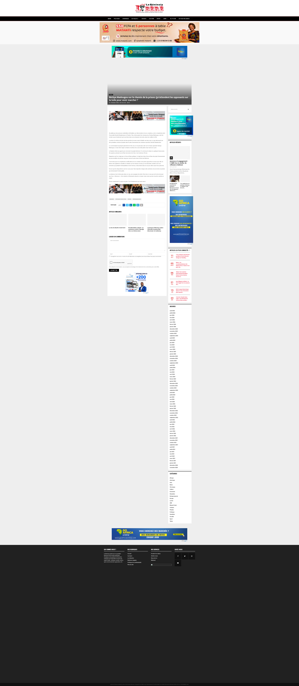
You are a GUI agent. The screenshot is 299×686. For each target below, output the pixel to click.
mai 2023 (172, 399)
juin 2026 (172, 315)
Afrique (172, 478)
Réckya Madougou (137, 199)
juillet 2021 (172, 449)
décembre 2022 (174, 410)
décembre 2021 (174, 438)
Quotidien (172, 514)
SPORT (158, 18)
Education (172, 494)
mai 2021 (172, 454)
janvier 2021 (173, 463)
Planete (172, 509)
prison (129, 199)
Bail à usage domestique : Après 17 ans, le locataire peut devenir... (182, 290)
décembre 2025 (174, 329)
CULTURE (151, 18)
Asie (171, 482)
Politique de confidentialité (134, 562)
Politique (111, 94)
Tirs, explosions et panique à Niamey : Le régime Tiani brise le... (185, 186)
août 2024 (172, 365)
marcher (112, 199)
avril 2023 (172, 401)
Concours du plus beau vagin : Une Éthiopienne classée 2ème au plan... (182, 298)
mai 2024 (172, 372)
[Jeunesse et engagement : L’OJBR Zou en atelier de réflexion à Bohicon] (180, 152)
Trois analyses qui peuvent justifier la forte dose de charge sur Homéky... (183, 256)
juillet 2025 (172, 340)
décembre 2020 (174, 465)
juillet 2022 (172, 422)
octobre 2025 (173, 333)
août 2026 (172, 310)
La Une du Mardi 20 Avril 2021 (117, 228)
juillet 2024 (172, 367)
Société (172, 516)
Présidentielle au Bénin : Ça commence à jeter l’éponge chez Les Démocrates (136, 229)
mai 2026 (172, 317)
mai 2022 (172, 426)
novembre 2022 (174, 413)
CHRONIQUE (125, 18)
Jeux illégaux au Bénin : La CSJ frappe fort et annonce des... (183, 282)
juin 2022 (172, 424)
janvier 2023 (173, 408)
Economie (172, 491)
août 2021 (172, 447)
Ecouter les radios (155, 553)
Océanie (172, 507)
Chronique (172, 487)
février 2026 (173, 324)
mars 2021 (172, 458)
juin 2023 (172, 397)
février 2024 (173, 379)
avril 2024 (172, 374)
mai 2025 (172, 344)
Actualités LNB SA (184, 18)
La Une (171, 500)
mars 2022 (172, 431)
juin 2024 (172, 369)
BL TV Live (173, 18)
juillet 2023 (172, 394)
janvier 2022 (173, 435)
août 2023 (172, 392)
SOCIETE (144, 18)
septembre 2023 (174, 390)
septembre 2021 (174, 444)
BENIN (109, 18)
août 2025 (172, 338)
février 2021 (173, 460)
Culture (171, 489)
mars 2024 (172, 376)
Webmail (153, 560)
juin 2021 (172, 451)
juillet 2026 (172, 313)
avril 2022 (172, 429)
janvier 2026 (173, 326)
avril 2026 (172, 319)
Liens (164, 18)
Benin (171, 484)
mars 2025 (172, 349)
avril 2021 (172, 456)
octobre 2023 (173, 388)
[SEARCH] (188, 109)
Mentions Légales (132, 560)
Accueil (129, 553)
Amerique (172, 480)
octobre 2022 (173, 415)
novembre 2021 (174, 440)
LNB (171, 503)
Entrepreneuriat (174, 496)
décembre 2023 (174, 383)
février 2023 (173, 406)
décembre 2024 (174, 356)
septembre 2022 (174, 417)
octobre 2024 (173, 360)
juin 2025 (172, 342)
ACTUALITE (135, 18)
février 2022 (173, 433)
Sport (171, 519)
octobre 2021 (173, 442)
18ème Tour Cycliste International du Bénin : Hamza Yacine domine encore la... (182, 274)
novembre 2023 (174, 385)
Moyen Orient (173, 505)
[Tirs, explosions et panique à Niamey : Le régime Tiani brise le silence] (185, 178)
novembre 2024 (174, 358)
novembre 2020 (174, 467)
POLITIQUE (117, 18)
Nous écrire (154, 558)
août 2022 (172, 419)
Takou (171, 521)
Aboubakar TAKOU (115, 102)
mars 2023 (172, 404)
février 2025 (173, 351)
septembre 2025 (174, 335)
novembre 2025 (174, 331)
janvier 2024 (173, 381)
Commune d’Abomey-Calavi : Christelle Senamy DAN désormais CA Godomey (155, 229)
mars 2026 (172, 322)
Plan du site (130, 564)
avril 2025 (172, 347)
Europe (171, 498)
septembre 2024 (174, 363)
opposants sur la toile (121, 199)
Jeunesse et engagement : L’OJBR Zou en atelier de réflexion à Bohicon (179, 163)
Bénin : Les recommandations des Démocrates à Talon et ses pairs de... (183, 265)
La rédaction (131, 558)
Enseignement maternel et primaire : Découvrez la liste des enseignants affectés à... (174, 187)
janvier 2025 (173, 354)
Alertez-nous (154, 556)
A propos (130, 556)
